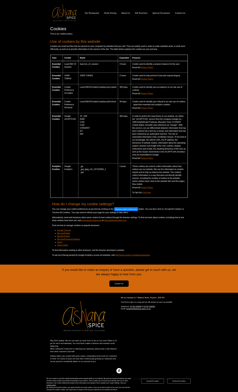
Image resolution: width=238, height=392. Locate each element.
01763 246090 (149, 306)
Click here (146, 192)
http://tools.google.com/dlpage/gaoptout (132, 255)
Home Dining (110, 13)
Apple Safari (62, 245)
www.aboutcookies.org (91, 220)
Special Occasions (161, 13)
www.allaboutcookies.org (115, 220)
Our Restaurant (92, 13)
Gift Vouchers (141, 13)
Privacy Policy (147, 67)
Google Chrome (64, 230)
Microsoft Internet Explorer (68, 239)
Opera (59, 242)
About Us (125, 13)
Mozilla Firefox (63, 236)
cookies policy (51, 385)
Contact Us (180, 13)
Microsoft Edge (63, 233)
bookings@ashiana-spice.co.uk (138, 309)
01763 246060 (135, 306)
